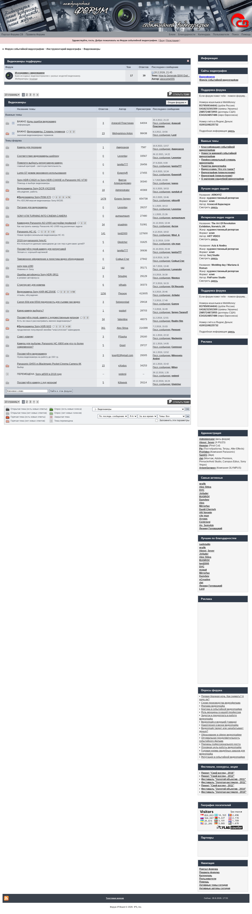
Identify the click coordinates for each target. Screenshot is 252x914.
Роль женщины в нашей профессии (221, 712)
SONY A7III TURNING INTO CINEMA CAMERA (42, 216)
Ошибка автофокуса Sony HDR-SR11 (37, 274)
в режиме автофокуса (28, 278)
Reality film (177, 321)
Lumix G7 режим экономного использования (41, 173)
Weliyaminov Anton (122, 133)
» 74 (68, 197)
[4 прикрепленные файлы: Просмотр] (18, 197)
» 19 (68, 326)
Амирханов (122, 147)
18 (103, 190)
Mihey (174, 367)
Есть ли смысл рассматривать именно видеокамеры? (44, 321)
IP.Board (121, 907)
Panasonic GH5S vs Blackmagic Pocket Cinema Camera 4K (49, 363)
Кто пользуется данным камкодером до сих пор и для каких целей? (51, 243)
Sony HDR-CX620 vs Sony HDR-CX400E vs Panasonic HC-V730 (52, 180)
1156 (103, 293)
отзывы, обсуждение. (27, 295)
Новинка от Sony (25, 269)
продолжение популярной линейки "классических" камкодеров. (48, 330)
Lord (173, 135)
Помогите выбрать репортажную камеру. (40, 163)
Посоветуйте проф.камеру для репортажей (41, 249)
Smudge (122, 276)
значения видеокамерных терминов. (35, 135)
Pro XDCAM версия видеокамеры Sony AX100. (40, 200)
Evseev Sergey (122, 198)
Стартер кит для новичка (31, 284)
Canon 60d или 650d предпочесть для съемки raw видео (48, 302)
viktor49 (175, 200)
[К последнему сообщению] (153, 72)
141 (103, 233)
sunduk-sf (176, 191)
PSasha (122, 336)
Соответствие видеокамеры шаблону (38, 156)
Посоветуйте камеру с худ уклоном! (37, 382)
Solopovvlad (122, 302)
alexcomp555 (167, 79)
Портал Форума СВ (12, 34)
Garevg (175, 304)
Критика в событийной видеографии (221, 709)
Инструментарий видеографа (63, 49)
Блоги (172, 34)
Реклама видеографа (213, 706)
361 (103, 328)
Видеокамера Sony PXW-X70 (35, 197)
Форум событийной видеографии (24, 49)
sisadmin (122, 224)
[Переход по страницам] (67, 131)
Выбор (20, 367)
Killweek (122, 382)
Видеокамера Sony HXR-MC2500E (36, 291)
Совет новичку (25, 336)
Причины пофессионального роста (221, 744)
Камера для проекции (29, 147)
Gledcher (122, 242)
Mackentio (176, 338)
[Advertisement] (222, 385)
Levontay (122, 156)
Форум (113, 907)
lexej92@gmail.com (122, 355)
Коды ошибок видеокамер (41, 121)
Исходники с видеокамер (29, 73)
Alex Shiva (122, 328)
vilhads (122, 284)
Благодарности (186, 34)
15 (103, 365)
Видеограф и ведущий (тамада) (219, 722)
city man (175, 243)
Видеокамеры (92, 49)
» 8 (52, 232)
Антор (174, 226)
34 (103, 224)
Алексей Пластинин (122, 123)
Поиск (235, 34)
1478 (103, 198)
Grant (122, 345)
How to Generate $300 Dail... (174, 75)
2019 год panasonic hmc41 (31, 240)
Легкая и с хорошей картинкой (32, 252)
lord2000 (122, 233)
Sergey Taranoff (179, 312)
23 (103, 133)
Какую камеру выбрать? (30, 310)
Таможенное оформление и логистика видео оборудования (50, 259)
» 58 (73, 292)
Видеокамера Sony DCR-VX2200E (36, 188)
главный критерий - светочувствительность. (39, 166)
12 (103, 267)
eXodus (122, 365)
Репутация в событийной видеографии (223, 757)
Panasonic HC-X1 (26, 231)
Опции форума (176, 102)
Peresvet (175, 329)
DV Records (177, 286)
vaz (122, 267)
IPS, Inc (137, 907)
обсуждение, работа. (27, 191)
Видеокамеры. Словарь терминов (46, 131)
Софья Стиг (122, 259)
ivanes (174, 183)
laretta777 (122, 164)
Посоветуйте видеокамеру (32, 353)
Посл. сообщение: (162, 123)
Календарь (204, 34)
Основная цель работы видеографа (221, 747)
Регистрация (172, 40)
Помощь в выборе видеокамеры (33, 183)
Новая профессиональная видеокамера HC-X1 (40, 235)
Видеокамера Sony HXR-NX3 (35, 326)
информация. (24, 125)
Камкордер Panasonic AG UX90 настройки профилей (46, 223)
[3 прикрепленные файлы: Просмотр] (18, 326)
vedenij (122, 374)
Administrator (122, 190)
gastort (122, 310)
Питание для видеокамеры (32, 207)
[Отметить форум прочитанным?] (9, 75)
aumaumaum (122, 216)
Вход (161, 40)
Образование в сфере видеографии (221, 734)
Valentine (123, 319)
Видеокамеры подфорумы (24, 61)
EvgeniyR (122, 173)
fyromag (33, 79)
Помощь (246, 34)
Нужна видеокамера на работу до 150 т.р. (38, 357)
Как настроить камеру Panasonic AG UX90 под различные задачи (49, 226)
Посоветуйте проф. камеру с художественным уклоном (48, 317)
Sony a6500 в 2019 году (48, 374)
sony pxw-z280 (25, 266)
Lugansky (176, 269)
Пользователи (221, 34)
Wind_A (175, 235)
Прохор (122, 293)
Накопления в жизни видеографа (219, 725)
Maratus (175, 278)
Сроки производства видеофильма (220, 702)
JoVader (175, 295)
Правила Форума (35, 34)
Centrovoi (176, 347)
